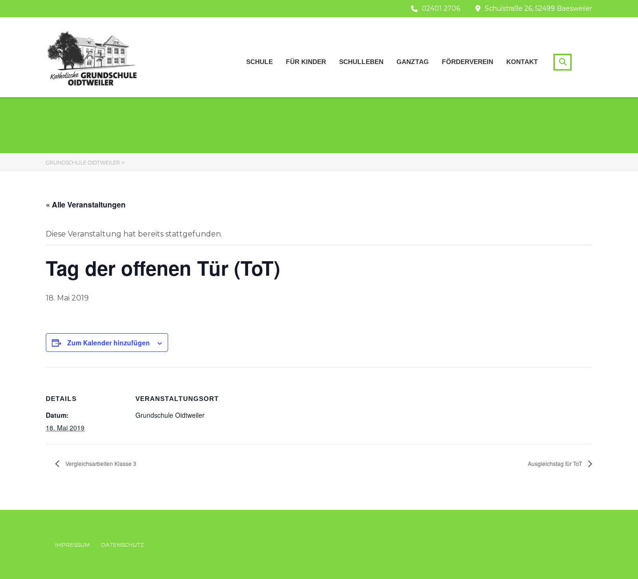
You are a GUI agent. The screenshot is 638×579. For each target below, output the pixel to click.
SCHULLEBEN (361, 61)
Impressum (72, 544)
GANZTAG (413, 61)
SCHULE (259, 61)
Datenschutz (122, 544)
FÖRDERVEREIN (467, 61)
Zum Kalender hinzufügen (108, 342)
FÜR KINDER (306, 61)
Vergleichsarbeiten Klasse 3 (100, 463)
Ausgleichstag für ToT (555, 463)
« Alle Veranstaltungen (86, 204)
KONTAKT (522, 61)
